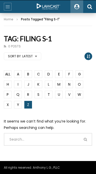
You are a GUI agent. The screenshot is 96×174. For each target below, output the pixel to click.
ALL (7, 74)
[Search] (89, 6)
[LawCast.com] (48, 6)
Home (8, 19)
